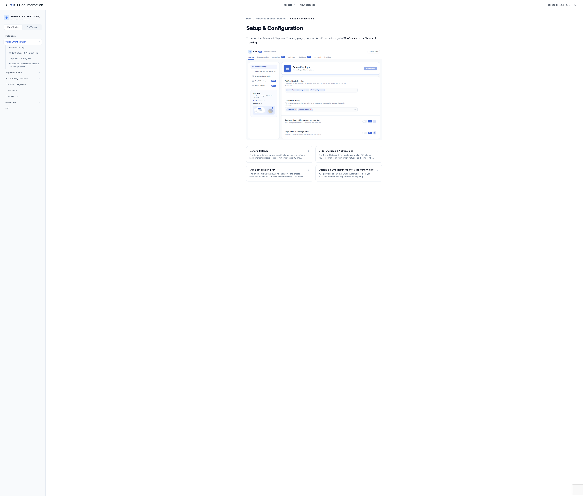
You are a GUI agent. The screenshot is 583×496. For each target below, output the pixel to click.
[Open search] (575, 5)
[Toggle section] (39, 41)
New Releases (307, 4)
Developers (10, 102)
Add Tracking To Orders (16, 78)
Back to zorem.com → (558, 4)
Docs (248, 18)
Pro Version (32, 27)
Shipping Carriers (13, 72)
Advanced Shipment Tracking (271, 18)
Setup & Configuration (15, 42)
